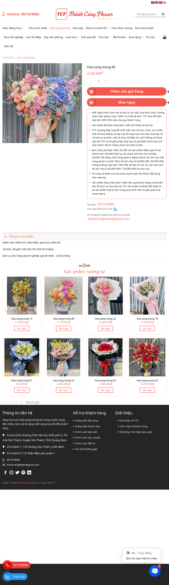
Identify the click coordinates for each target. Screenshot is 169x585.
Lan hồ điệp (33, 37)
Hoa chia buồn (144, 28)
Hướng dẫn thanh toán (87, 426)
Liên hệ (8, 46)
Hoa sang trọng (60, 28)
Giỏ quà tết (88, 37)
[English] (157, 2)
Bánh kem (119, 37)
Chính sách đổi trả (85, 443)
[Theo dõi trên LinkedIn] (29, 473)
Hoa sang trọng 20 (63, 380)
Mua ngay (126, 102)
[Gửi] (163, 14)
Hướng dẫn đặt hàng (86, 420)
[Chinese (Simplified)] (161, 2)
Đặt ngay (21, 328)
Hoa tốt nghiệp (13, 37)
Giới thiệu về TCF (129, 420)
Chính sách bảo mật (86, 431)
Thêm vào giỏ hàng (126, 91)
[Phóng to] (7, 139)
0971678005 (106, 204)
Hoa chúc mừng (122, 28)
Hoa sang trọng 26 (105, 380)
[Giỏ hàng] (165, 37)
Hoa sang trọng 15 (21, 318)
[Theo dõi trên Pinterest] (23, 473)
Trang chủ (8, 57)
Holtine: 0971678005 (23, 14)
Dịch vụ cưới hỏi (96, 28)
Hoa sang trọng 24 (147, 380)
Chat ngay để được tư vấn (100, 208)
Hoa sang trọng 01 (21, 380)
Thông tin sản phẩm (21, 236)
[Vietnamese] (153, 2)
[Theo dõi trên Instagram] (11, 473)
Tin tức (150, 37)
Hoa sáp (78, 28)
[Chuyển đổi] (5, 236)
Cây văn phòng (53, 37)
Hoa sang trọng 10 (147, 318)
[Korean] (165, 2)
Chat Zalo (19, 576)
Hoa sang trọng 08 (63, 318)
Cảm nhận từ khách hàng (134, 426)
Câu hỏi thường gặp (86, 449)
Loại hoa (71, 37)
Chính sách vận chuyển (88, 437)
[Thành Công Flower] (84, 14)
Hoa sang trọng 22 (105, 318)
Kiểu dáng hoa (11, 28)
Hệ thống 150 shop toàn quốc (136, 431)
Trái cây (103, 37)
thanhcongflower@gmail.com (108, 219)
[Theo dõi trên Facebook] (5, 473)
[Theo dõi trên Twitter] (17, 473)
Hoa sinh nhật (38, 28)
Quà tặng (135, 37)
